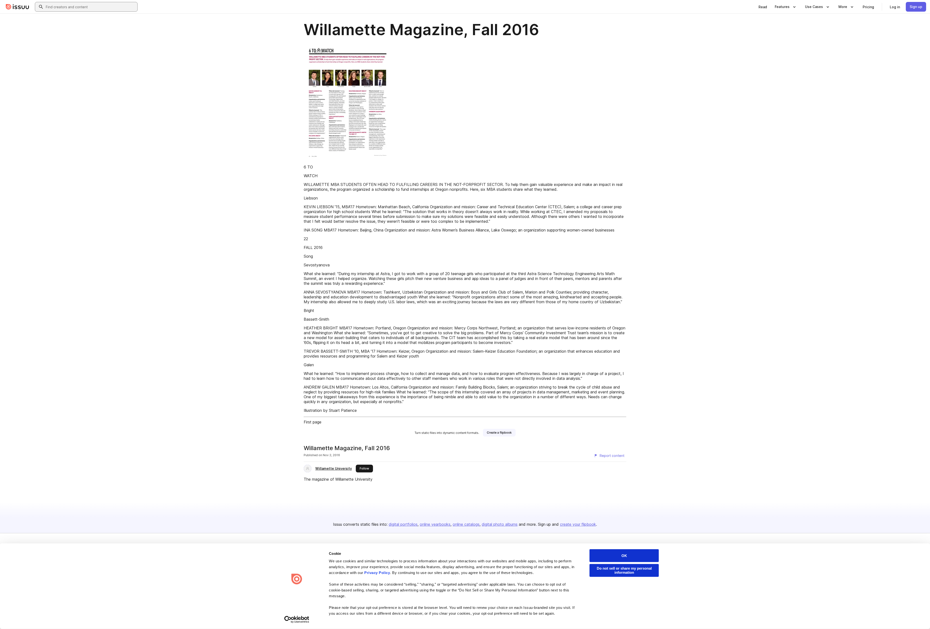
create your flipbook (578, 524)
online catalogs (466, 524)
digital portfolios (403, 524)
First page (312, 422)
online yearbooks (435, 524)
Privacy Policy (377, 573)
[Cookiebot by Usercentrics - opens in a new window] (297, 619)
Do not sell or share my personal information (624, 570)
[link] (763, 7)
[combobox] (90, 6)
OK (624, 556)
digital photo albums (500, 524)
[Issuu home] (17, 6)
